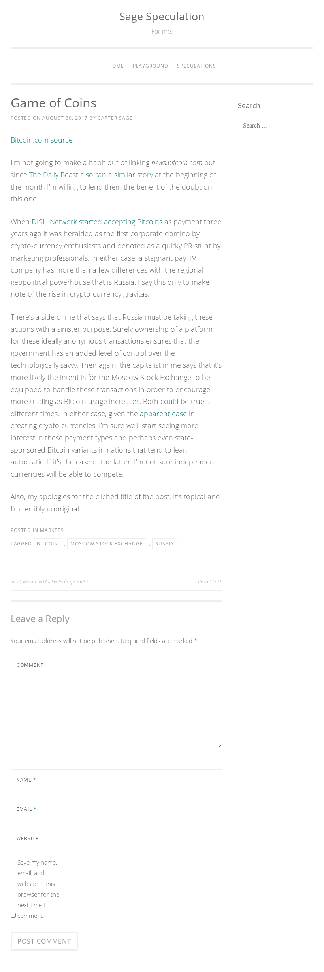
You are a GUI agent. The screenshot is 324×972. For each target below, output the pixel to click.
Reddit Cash (210, 581)
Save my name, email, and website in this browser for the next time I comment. (38, 888)
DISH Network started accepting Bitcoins (97, 221)
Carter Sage (115, 118)
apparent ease (163, 413)
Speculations (196, 65)
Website (27, 838)
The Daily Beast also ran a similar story (91, 174)
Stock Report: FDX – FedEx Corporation (50, 581)
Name (26, 779)
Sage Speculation (162, 16)
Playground (150, 65)
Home (116, 65)
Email (26, 809)
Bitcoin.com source (42, 140)
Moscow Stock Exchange (106, 543)
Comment (30, 665)
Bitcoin (47, 543)
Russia (164, 543)
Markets (52, 530)
